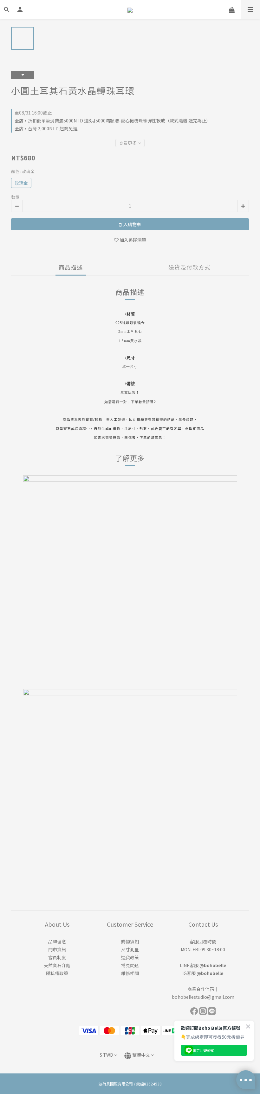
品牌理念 (57, 941)
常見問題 (130, 965)
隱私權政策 (57, 973)
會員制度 (57, 957)
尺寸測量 (130, 949)
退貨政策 (130, 957)
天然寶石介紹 (57, 965)
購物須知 (130, 941)
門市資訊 (57, 949)
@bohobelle (212, 965)
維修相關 (130, 973)
